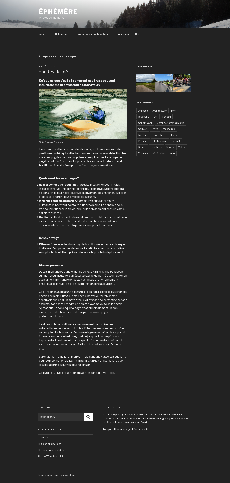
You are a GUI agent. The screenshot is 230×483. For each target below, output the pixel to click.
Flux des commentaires (51, 450)
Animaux (143, 110)
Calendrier (61, 34)
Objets (173, 134)
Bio (137, 34)
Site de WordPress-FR (50, 456)
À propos (123, 34)
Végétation (159, 153)
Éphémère (58, 12)
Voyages (143, 153)
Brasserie (143, 116)
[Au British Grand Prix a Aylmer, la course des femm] (182, 83)
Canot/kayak (145, 122)
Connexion (44, 437)
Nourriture (159, 134)
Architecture (159, 110)
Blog (173, 110)
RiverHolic (107, 372)
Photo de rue (160, 141)
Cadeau (166, 116)
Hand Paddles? (53, 71)
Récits (42, 34)
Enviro (154, 128)
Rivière (142, 147)
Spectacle (156, 147)
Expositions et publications (92, 34)
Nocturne (143, 134)
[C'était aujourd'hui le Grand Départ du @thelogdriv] (164, 83)
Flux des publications (49, 443)
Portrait (176, 141)
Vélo (172, 153)
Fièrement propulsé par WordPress (57, 475)
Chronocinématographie (170, 122)
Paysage (143, 141)
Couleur (142, 128)
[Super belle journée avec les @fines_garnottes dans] (145, 83)
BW (156, 116)
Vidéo (181, 147)
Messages (169, 128)
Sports (170, 147)
